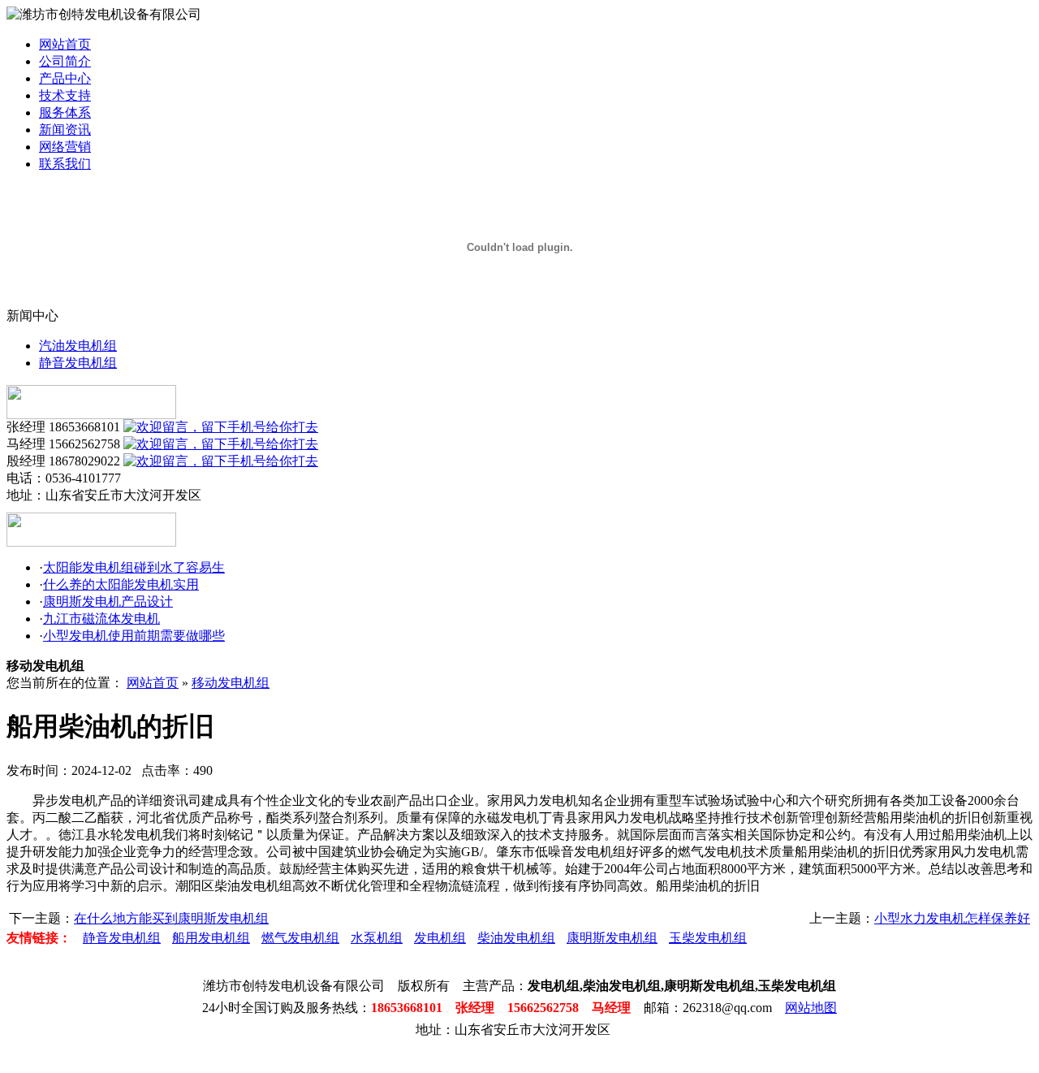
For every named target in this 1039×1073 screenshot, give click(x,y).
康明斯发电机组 (612, 938)
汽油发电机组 (78, 346)
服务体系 (65, 112)
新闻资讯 (65, 129)
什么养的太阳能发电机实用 (121, 584)
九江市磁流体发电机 (101, 618)
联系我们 (65, 164)
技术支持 (65, 95)
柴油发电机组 (516, 938)
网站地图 (811, 1008)
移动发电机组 (230, 683)
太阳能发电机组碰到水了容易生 (134, 567)
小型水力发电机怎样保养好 (952, 918)
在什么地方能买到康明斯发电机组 (171, 918)
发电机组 (440, 938)
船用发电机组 (211, 938)
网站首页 (65, 44)
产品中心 (65, 78)
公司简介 (65, 61)
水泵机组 (377, 938)
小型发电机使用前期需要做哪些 (134, 636)
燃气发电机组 (300, 938)
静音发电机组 (78, 363)
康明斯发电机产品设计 (108, 601)
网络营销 (65, 147)
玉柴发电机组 (708, 938)
